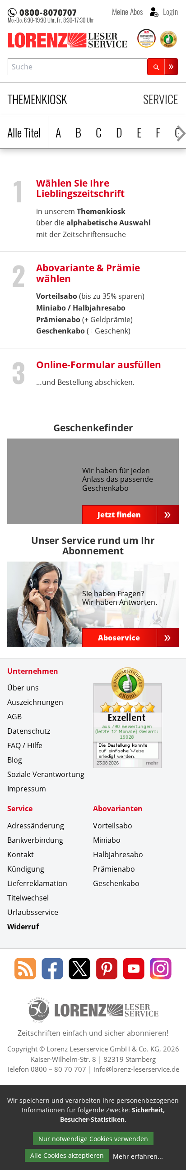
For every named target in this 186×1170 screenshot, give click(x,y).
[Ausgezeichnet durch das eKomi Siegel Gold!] (168, 39)
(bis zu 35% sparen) (90, 296)
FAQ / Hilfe (24, 745)
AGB (14, 717)
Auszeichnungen (35, 702)
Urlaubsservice (32, 912)
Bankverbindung (35, 840)
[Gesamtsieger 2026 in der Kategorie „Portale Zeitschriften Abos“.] (146, 39)
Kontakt (20, 854)
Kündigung (25, 869)
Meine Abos (127, 11)
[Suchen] (162, 66)
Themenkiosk (37, 99)
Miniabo (51, 308)
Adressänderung (35, 826)
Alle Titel (24, 132)
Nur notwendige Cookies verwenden (93, 1138)
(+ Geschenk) (83, 331)
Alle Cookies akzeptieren (67, 1155)
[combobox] (77, 66)
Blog (14, 760)
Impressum (26, 789)
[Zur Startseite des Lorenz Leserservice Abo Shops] (71, 40)
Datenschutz (28, 731)
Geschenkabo (116, 883)
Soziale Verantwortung (45, 774)
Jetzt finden (119, 515)
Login (169, 11)
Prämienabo (114, 869)
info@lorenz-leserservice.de (136, 1069)
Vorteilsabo (112, 826)
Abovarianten (118, 809)
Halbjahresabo (99, 308)
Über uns (23, 688)
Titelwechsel (28, 898)
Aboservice (119, 638)
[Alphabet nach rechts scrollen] (181, 132)
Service (160, 99)
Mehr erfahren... (138, 1156)
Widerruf (23, 927)
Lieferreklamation (37, 883)
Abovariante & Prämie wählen (88, 272)
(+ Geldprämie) (84, 319)
